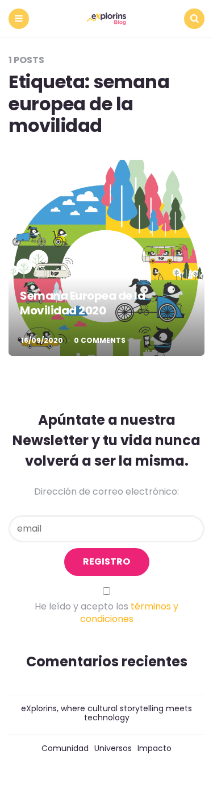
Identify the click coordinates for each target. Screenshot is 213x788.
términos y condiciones (129, 612)
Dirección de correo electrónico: (106, 491)
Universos (113, 748)
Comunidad (65, 748)
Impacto (154, 748)
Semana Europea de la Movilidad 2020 (82, 303)
